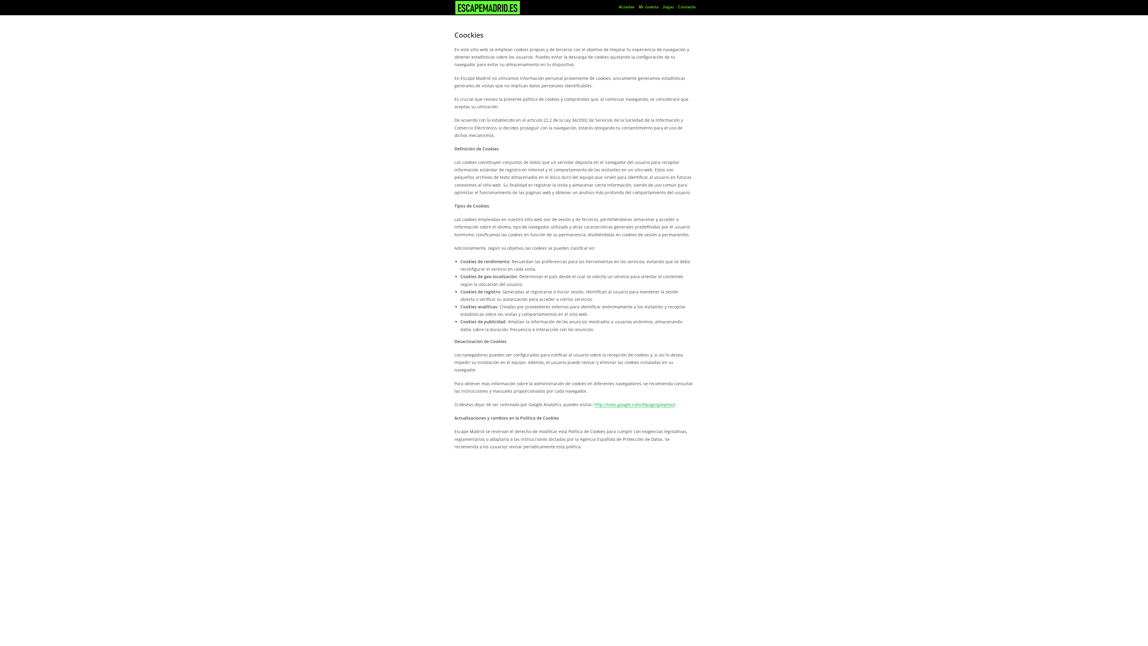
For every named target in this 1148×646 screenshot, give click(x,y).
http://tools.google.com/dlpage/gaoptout (634, 404)
